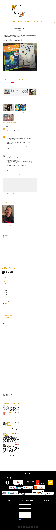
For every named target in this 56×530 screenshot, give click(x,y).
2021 (4, 283)
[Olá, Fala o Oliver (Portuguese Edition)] (4, 414)
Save (12, 82)
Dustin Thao (7, 413)
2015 (4, 294)
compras (10, 79)
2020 (4, 285)
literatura (14, 79)
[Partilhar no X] (7, 82)
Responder (8, 133)
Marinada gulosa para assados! (8, 309)
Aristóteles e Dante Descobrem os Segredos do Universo (9, 423)
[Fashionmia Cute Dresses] (7, 465)
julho (5, 305)
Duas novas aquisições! (8, 315)
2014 (4, 335)
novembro (6, 297)
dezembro (6, 296)
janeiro (5, 332)
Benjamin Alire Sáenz (8, 425)
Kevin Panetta (7, 406)
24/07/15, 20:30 (11, 136)
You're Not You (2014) (7, 319)
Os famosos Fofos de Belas (8, 317)
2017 (4, 290)
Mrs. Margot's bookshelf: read (11, 403)
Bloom (6, 405)
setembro (6, 301)
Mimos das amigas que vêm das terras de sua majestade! (8, 312)
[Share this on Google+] (9, 82)
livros (20, 79)
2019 (4, 286)
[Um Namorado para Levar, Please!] (4, 436)
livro (18, 79)
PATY (8, 136)
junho (5, 323)
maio (5, 325)
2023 (4, 281)
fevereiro (6, 330)
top (23, 79)
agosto (5, 303)
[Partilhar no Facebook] (6, 82)
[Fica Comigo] (4, 447)
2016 (4, 292)
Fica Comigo (7, 444)
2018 (4, 288)
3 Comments (19, 30)
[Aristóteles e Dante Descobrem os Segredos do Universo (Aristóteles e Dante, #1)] (4, 424)
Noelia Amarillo (8, 445)
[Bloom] (4, 408)
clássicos (6, 79)
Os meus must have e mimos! (9, 307)
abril (5, 327)
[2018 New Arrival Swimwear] (7, 467)
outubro (5, 299)
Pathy (8, 156)
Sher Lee (7, 435)
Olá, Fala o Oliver (8, 412)
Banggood (4, 466)
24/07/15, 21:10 (12, 156)
